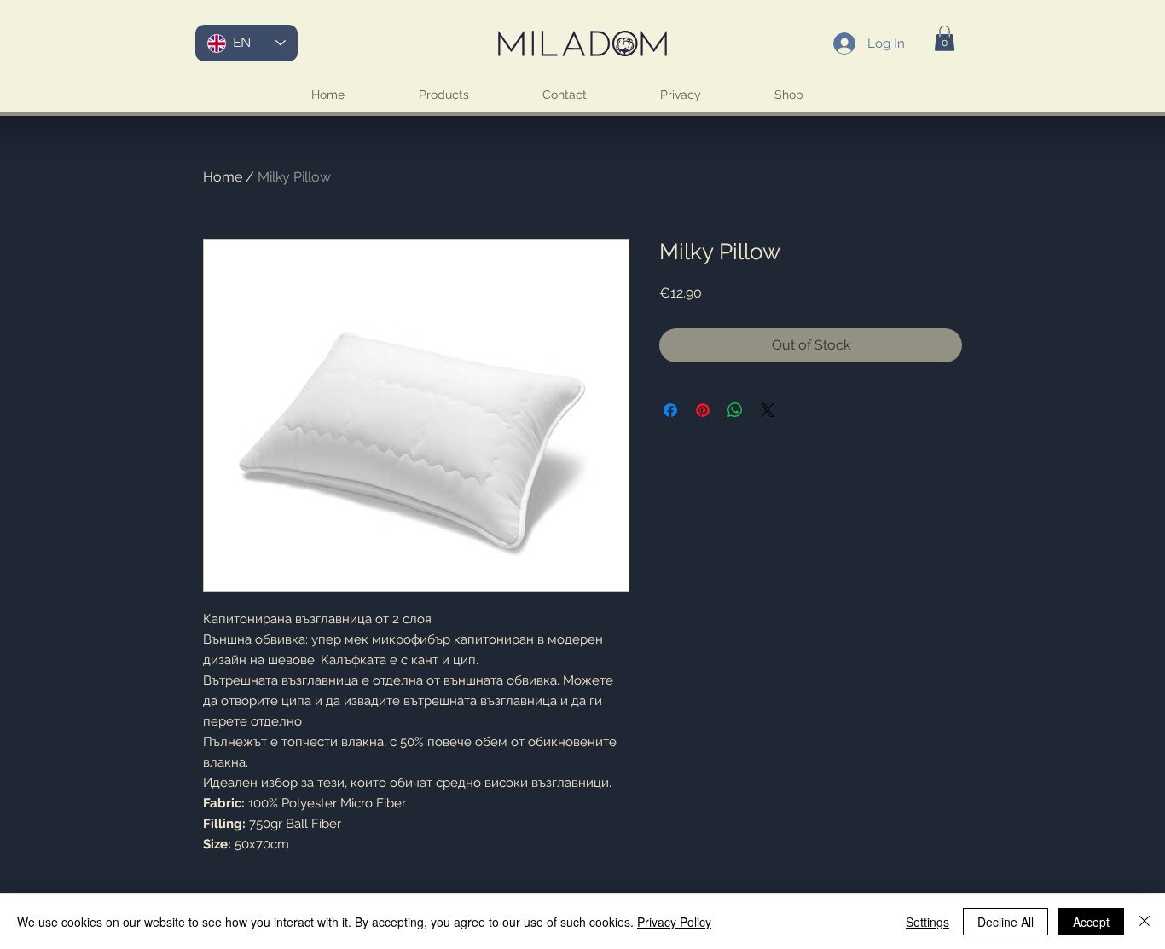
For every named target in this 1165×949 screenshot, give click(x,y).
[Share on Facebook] (670, 410)
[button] (944, 38)
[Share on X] (767, 410)
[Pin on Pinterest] (703, 410)
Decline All (1005, 921)
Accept (1091, 921)
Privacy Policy (674, 921)
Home (222, 177)
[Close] (1144, 921)
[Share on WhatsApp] (735, 410)
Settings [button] (927, 921)
